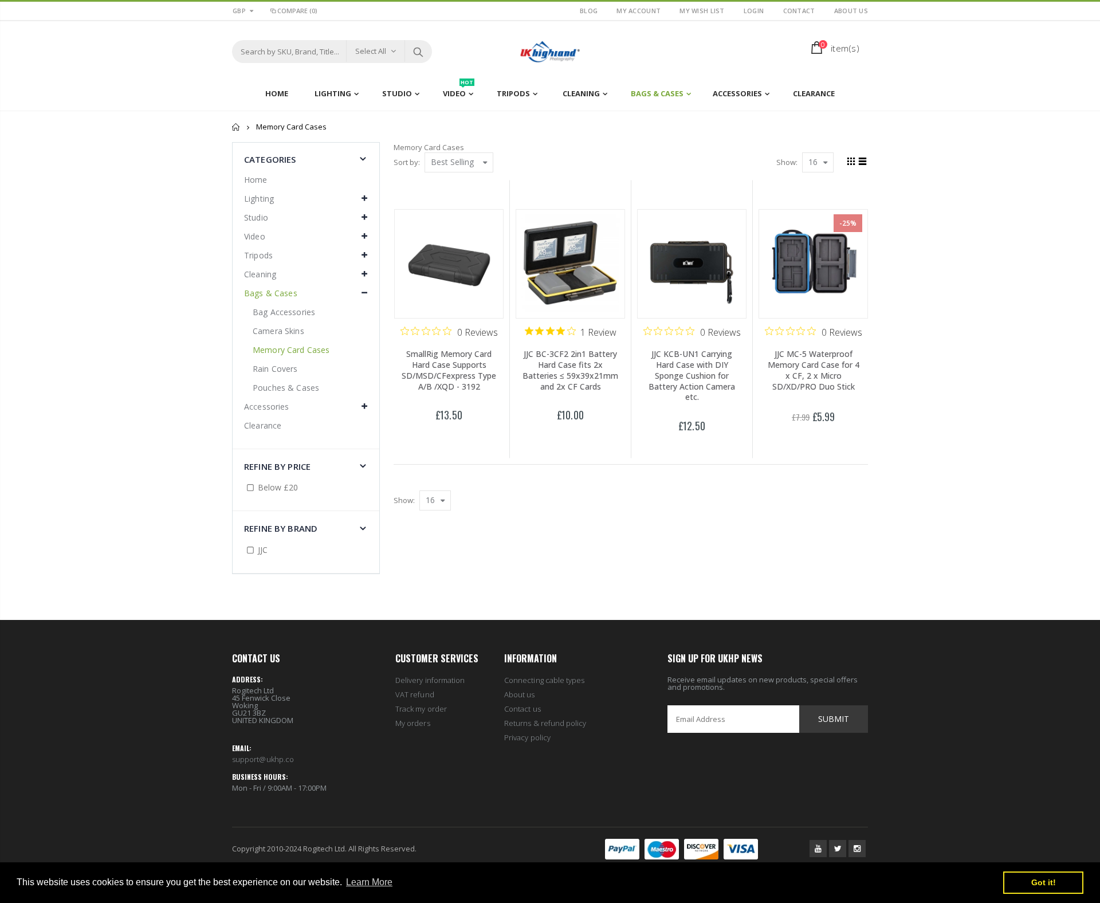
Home (236, 127)
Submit (833, 718)
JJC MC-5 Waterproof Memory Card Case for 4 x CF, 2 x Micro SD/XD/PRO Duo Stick (813, 370)
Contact (800, 10)
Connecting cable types (544, 680)
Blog (589, 10)
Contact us (522, 709)
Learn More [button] (369, 882)
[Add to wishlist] (424, 435)
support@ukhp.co (263, 759)
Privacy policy (527, 737)
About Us (851, 10)
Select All (370, 51)
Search (418, 51)
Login (755, 10)
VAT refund (414, 694)
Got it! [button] (1043, 882)
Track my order (421, 709)
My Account (639, 10)
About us (519, 694)
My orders (412, 723)
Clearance (262, 425)
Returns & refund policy (545, 723)
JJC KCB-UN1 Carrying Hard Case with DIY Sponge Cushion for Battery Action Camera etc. (692, 375)
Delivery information (430, 680)
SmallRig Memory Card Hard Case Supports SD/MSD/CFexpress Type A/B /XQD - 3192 (449, 370)
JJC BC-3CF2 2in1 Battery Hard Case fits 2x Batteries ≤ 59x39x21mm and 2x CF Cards (570, 370)
